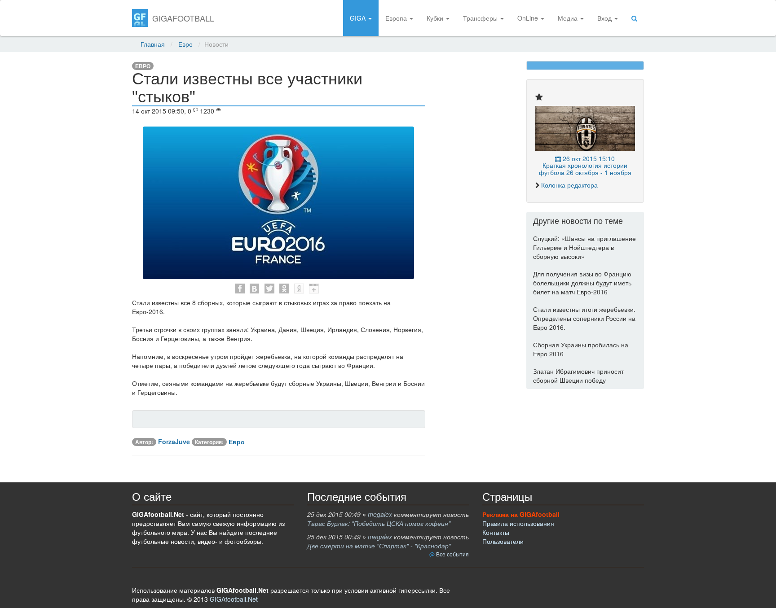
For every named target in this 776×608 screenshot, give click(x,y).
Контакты (495, 532)
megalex (380, 514)
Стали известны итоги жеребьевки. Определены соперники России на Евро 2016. (584, 318)
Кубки (436, 17)
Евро (185, 43)
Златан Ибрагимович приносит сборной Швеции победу (578, 376)
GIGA (358, 17)
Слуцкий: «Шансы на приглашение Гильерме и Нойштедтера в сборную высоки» (584, 247)
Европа (397, 17)
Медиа (568, 17)
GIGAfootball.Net (234, 599)
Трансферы (481, 17)
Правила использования (518, 523)
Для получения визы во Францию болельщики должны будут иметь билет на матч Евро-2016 (582, 282)
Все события (452, 554)
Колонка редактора (569, 184)
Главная (153, 43)
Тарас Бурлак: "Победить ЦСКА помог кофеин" (378, 523)
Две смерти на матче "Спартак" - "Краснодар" (379, 545)
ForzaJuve (174, 441)
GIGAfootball (183, 18)
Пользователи (503, 541)
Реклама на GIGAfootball (521, 514)
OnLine (528, 17)
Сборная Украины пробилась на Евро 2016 (580, 349)
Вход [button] (605, 17)
